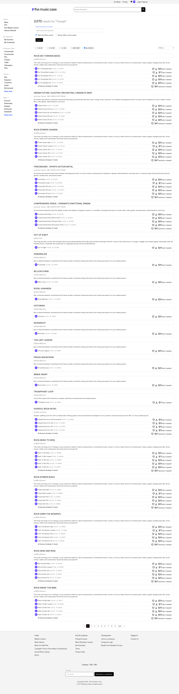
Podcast (7, 60)
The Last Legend (43, 340)
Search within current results (66, 35)
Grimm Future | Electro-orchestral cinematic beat (63, 93)
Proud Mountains (44, 357)
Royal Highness (42, 288)
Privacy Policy (80, 652)
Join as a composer (108, 639)
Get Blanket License (11, 28)
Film (5, 57)
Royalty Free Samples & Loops (111, 645)
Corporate (8, 83)
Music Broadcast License (84, 642)
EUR (91, 664)
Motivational (8, 88)
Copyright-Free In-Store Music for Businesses (51, 649)
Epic (5, 77)
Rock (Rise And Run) (44, 551)
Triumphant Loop (43, 391)
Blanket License (40, 639)
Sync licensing (80, 645)
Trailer (6, 62)
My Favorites (8, 40)
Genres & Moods (10, 31)
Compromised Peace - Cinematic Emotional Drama (62, 203)
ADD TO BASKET (165, 72)
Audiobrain (8, 112)
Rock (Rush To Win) (44, 440)
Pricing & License (81, 639)
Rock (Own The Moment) (47, 514)
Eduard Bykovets (40, 257)
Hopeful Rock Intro (45, 408)
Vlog (5, 68)
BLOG (37, 655)
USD (95, 664)
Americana (8, 109)
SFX (5, 25)
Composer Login (107, 642)
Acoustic (7, 101)
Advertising (8, 103)
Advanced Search (41, 27)
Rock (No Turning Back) (47, 56)
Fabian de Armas (41, 412)
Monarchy (40, 323)
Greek (6, 85)
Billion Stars (41, 271)
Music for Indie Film (41, 645)
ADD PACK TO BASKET (163, 86)
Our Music (117, 2)
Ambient (7, 106)
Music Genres (39, 642)
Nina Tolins (38, 238)
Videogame (8, 65)
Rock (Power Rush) (44, 477)
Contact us (134, 639)
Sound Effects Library (42, 652)
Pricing (125, 2)
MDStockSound (40, 59)
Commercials (8, 51)
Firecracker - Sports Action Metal (53, 166)
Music (6, 22)
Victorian (39, 305)
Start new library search (45, 35)
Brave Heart (41, 374)
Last (119, 626)
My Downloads (9, 42)
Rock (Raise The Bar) (45, 587)
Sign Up (145, 2)
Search (39, 40)
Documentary (9, 54)
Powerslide (40, 254)
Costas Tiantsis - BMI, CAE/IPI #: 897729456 (51, 96)
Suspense (7, 80)
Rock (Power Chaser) (45, 129)
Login (139, 2)
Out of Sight (41, 235)
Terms (77, 649)
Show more (8, 91)
